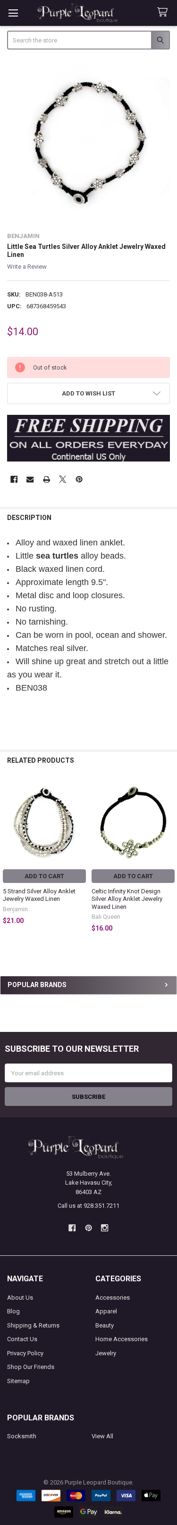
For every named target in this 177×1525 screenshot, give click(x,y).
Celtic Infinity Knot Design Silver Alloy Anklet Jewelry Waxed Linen (127, 899)
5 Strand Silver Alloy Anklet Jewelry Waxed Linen (39, 895)
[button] (88, 393)
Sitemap (18, 1381)
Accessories (112, 1297)
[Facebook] (14, 479)
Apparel (106, 1311)
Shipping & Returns (33, 1325)
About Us (20, 1297)
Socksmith (21, 1436)
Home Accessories (121, 1339)
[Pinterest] (79, 479)
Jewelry (105, 1353)
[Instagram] (104, 1228)
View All (102, 1436)
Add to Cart (44, 876)
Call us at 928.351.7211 (88, 1205)
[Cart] (164, 12)
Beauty (104, 1325)
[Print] (46, 479)
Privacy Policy (25, 1353)
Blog (13, 1311)
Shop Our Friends (30, 1366)
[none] (88, 141)
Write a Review (27, 266)
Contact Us (22, 1339)
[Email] (30, 479)
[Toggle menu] (13, 13)
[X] (62, 479)
